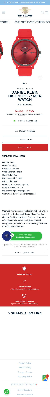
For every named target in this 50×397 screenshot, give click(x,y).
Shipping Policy (25, 377)
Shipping (21, 114)
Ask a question (25, 252)
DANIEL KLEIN (25, 88)
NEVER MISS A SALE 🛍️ (24, 384)
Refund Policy (25, 368)
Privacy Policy (25, 363)
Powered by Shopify (25, 395)
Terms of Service (25, 372)
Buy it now (25, 147)
